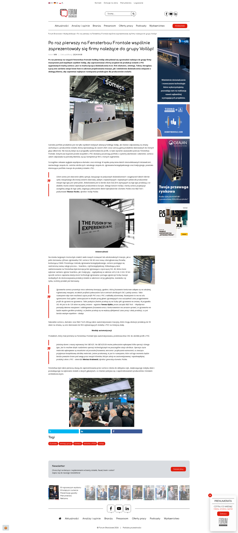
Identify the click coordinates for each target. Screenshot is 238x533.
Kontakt (98, 3)
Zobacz (223, 514)
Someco (77, 444)
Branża (97, 26)
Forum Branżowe (55, 34)
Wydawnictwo (157, 26)
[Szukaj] (133, 14)
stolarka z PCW (90, 444)
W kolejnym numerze (69, 490)
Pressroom (110, 26)
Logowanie (138, 3)
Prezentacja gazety (68, 493)
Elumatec (53, 444)
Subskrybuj (178, 469)
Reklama (64, 498)
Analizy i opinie (81, 26)
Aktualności (62, 26)
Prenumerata (125, 3)
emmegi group (65, 444)
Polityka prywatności (132, 528)
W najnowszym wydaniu (70, 488)
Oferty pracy (126, 26)
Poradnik (180, 26)
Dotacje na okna (111, 3)
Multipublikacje (69, 34)
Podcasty (141, 26)
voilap (101, 444)
